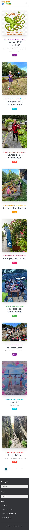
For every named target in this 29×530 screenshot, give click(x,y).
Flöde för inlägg (7, 509)
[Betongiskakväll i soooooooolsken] (14, 78)
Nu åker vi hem (14, 347)
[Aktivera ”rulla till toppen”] (26, 527)
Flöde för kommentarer (9, 513)
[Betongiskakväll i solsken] (14, 185)
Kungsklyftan (14, 455)
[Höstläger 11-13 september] (14, 23)
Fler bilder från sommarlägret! (14, 310)
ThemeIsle (20, 526)
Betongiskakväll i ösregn (14, 258)
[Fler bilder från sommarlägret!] (14, 285)
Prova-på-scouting (20, 39)
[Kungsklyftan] (14, 432)
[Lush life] (14, 378)
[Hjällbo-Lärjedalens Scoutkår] (6, 3)
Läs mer (14, 55)
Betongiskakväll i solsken (14, 208)
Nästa (21, 469)
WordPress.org (7, 517)
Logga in (4, 505)
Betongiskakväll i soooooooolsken (14, 103)
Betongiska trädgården (9, 99)
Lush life (14, 402)
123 (16, 469)
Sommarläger (19, 306)
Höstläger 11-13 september (14, 43)
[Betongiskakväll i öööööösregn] (14, 131)
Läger (13, 39)
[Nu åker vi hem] (14, 332)
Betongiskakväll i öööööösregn (14, 156)
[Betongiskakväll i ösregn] (14, 235)
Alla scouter (7, 39)
